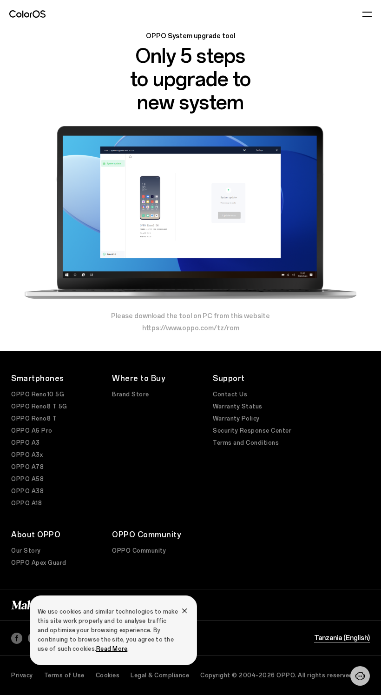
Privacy (22, 675)
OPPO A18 (26, 503)
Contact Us (230, 394)
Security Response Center (252, 431)
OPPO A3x (27, 455)
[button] (360, 676)
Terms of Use (64, 675)
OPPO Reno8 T (34, 418)
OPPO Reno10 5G (37, 394)
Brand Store (130, 394)
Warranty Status (238, 406)
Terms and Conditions (246, 443)
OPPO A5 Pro (32, 431)
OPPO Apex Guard (38, 563)
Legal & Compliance (160, 675)
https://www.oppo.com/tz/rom (190, 328)
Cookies (108, 675)
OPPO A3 (25, 443)
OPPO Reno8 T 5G (39, 406)
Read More (111, 649)
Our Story (26, 551)
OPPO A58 (27, 479)
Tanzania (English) (342, 638)
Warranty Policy (236, 418)
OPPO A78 (27, 467)
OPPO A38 (27, 491)
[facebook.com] (16, 638)
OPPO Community (139, 551)
